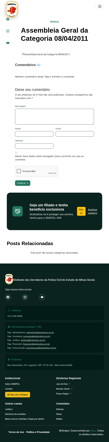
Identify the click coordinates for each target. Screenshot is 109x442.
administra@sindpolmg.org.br (40, 332)
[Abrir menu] (100, 6)
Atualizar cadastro (92, 211)
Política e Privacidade (38, 432)
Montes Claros (63, 389)
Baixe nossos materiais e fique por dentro (24, 419)
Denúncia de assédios (15, 414)
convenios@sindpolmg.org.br (36, 336)
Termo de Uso (16, 432)
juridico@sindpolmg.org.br (33, 340)
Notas (59, 414)
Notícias (60, 409)
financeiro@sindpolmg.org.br (36, 344)
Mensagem (20, 106)
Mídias (59, 419)
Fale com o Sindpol (19, 394)
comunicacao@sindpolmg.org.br (41, 348)
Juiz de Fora (62, 384)
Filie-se (81, 211)
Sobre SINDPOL (12, 384)
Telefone (19, 140)
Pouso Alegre (62, 393)
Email (58, 128)
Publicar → (22, 183)
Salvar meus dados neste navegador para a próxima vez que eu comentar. (49, 158)
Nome (18, 128)
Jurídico (8, 409)
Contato (8, 389)
